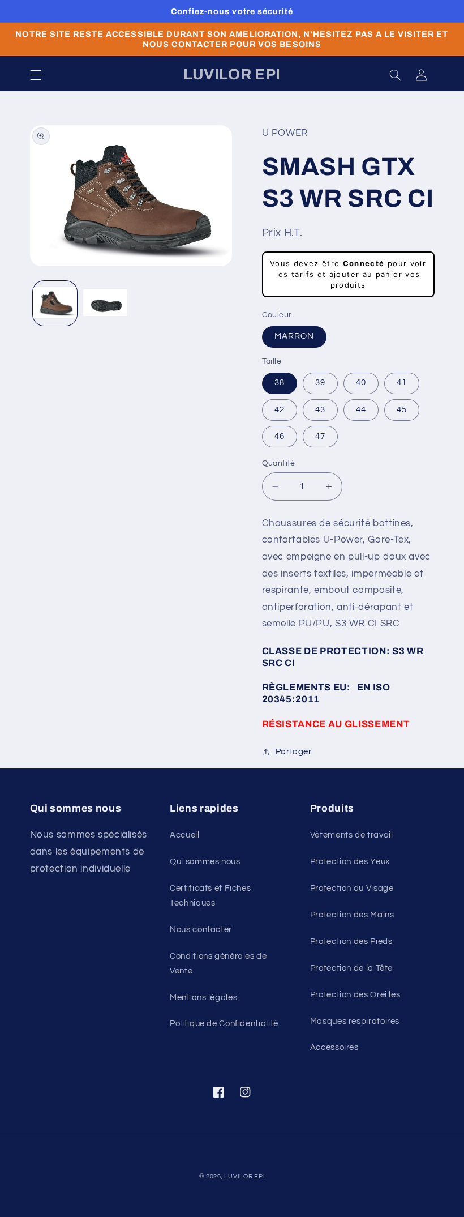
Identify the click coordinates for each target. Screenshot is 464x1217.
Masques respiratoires (354, 1021)
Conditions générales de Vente (218, 963)
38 (279, 382)
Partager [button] (294, 752)
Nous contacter (201, 929)
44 (361, 409)
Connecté (364, 263)
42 (279, 409)
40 (361, 382)
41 (402, 382)
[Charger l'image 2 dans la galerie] (105, 303)
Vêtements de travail (351, 835)
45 (402, 409)
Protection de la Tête (351, 968)
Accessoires (334, 1047)
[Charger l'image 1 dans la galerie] (55, 303)
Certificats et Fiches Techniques (210, 895)
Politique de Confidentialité (224, 1023)
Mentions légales (203, 997)
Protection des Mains (352, 915)
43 (320, 409)
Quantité (278, 463)
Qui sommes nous (205, 861)
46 (279, 436)
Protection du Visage (352, 888)
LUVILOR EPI (244, 1176)
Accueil (184, 835)
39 (320, 382)
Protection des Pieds (351, 941)
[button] (36, 75)
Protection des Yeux (350, 861)
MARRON (294, 336)
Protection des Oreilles (355, 994)
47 (320, 436)
